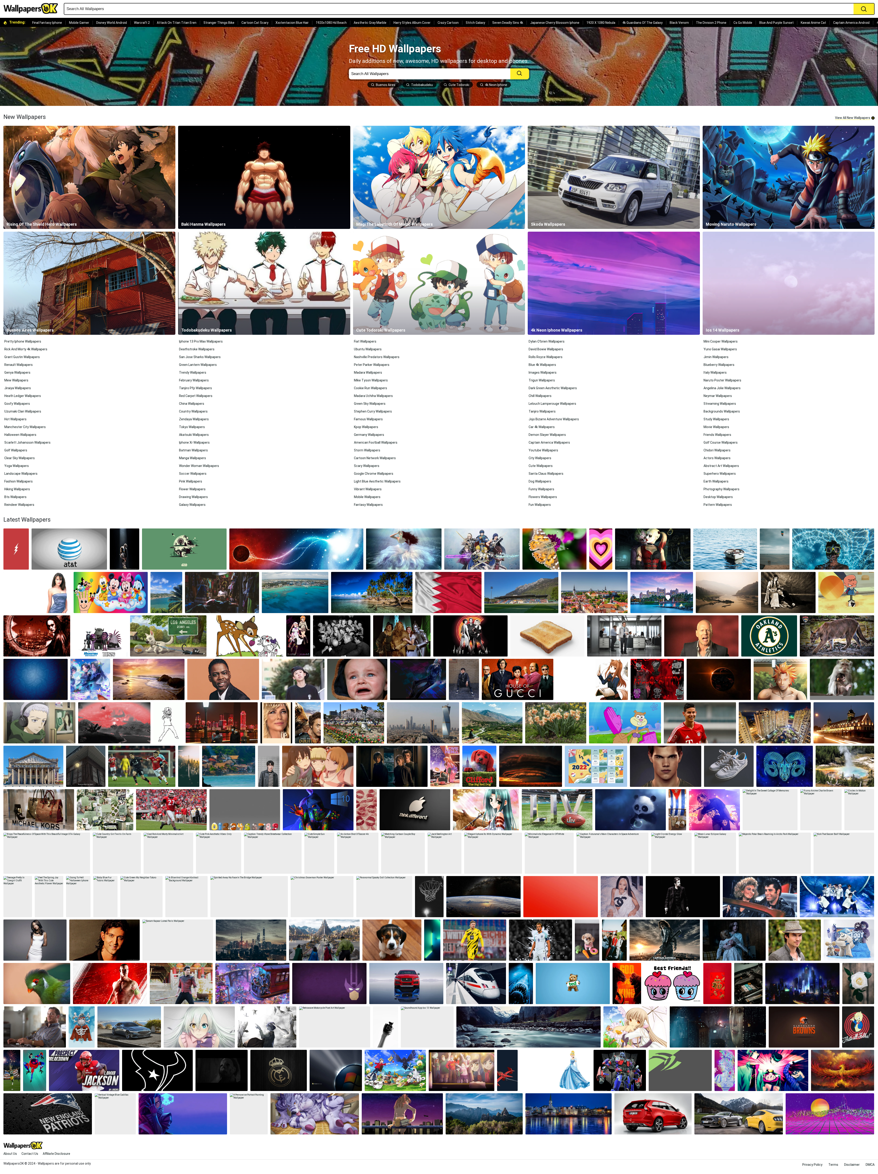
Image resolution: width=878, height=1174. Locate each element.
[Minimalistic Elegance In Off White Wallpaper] (549, 853)
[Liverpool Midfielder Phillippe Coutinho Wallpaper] (141, 766)
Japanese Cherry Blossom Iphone (554, 22)
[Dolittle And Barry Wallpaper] (308, 722)
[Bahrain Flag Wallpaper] (448, 592)
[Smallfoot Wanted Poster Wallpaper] (849, 940)
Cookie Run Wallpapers (370, 388)
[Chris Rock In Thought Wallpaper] (223, 679)
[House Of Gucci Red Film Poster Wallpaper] (518, 679)
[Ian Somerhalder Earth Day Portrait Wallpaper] (794, 940)
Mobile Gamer (79, 22)
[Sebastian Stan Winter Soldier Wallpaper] (664, 940)
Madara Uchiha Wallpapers (373, 396)
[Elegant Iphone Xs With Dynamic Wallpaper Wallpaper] (493, 853)
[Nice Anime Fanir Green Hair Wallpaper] (486, 809)
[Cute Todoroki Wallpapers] (439, 283)
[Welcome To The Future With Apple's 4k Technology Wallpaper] (415, 809)
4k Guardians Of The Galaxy (642, 22)
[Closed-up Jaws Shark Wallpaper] (521, 983)
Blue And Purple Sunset (776, 22)
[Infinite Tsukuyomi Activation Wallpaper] (114, 722)
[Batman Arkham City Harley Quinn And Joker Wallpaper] (653, 549)
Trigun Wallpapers (542, 380)
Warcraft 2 (142, 22)
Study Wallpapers (716, 419)
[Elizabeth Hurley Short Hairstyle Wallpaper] (37, 592)
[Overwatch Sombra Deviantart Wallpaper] (183, 1113)
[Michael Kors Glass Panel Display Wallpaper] (38, 809)
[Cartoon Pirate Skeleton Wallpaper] (82, 1027)
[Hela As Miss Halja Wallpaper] (324, 940)
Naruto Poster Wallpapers (722, 380)
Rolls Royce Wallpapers (545, 357)
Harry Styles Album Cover (412, 22)
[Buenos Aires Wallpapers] (89, 283)
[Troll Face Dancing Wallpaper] (168, 722)
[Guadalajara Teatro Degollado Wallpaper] (33, 766)
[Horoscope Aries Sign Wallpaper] (784, 766)
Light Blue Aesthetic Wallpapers (377, 481)
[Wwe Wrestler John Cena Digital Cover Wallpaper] (110, 983)
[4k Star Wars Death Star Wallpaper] (184, 549)
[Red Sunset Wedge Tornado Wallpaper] (530, 766)
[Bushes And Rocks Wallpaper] (484, 1113)
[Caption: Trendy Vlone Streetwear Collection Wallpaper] (273, 853)
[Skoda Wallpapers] (614, 177)
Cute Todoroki (459, 85)
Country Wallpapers (193, 411)
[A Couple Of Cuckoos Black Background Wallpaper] (298, 636)
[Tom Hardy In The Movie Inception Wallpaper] (34, 1027)
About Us (10, 1153)
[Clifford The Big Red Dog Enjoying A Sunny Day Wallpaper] (479, 766)
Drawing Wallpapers (193, 497)
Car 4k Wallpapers (542, 427)
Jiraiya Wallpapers (17, 388)
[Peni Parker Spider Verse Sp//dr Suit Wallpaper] (34, 1070)
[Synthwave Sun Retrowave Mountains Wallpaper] (830, 1113)
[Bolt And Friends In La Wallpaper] (168, 636)
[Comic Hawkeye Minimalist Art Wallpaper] (329, 983)
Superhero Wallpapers (720, 473)
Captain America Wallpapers (549, 442)
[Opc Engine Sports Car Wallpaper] (748, 983)
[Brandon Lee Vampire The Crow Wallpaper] (36, 636)
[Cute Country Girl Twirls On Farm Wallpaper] (117, 853)
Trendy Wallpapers (192, 372)
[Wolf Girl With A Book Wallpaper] (592, 679)
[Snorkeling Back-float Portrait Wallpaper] (833, 549)
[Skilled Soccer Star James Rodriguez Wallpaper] (700, 722)
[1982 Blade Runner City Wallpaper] (718, 1027)
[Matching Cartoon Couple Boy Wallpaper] (403, 853)
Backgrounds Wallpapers (722, 411)
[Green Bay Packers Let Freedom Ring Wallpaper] (11, 1070)
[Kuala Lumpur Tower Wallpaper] (188, 766)
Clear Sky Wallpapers (19, 458)
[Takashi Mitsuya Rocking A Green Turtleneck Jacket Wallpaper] (39, 722)
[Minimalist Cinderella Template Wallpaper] (555, 1070)
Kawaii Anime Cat (813, 22)
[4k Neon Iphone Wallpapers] (614, 283)
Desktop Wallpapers (718, 497)
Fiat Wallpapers (365, 341)
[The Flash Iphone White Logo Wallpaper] (16, 549)
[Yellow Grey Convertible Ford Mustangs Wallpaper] (738, 1113)
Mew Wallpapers (16, 380)
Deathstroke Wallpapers (196, 349)
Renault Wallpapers (18, 365)
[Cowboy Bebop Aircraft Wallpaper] (507, 1070)
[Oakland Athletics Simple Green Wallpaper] (769, 636)
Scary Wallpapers (366, 466)
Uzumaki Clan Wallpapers (22, 411)
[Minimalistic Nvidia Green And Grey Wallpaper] (680, 1070)
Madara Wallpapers (368, 372)
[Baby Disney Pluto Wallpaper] (111, 592)
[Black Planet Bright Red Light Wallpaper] (719, 679)
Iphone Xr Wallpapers (194, 442)
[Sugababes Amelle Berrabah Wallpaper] (35, 940)
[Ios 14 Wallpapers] (789, 283)
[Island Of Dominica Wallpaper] (371, 592)
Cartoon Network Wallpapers (375, 458)
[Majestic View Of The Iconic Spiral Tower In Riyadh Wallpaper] (423, 722)
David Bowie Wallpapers (546, 349)
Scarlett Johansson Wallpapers (27, 442)
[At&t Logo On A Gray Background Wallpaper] (69, 549)
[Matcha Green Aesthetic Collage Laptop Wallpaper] (105, 809)
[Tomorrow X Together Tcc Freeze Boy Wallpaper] (614, 940)
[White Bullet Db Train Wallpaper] (476, 983)
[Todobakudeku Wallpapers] (264, 283)
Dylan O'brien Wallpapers (547, 341)
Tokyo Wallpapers (192, 427)
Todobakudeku (422, 85)
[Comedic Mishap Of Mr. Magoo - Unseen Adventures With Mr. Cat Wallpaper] (846, 592)
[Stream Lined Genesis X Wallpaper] (129, 1027)
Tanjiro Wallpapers (542, 411)
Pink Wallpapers (190, 481)
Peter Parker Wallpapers (371, 365)
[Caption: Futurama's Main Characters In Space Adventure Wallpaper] (612, 853)
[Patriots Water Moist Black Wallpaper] (47, 1113)
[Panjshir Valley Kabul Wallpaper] (492, 722)
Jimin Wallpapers (716, 357)
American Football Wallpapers (375, 442)
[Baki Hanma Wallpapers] (264, 177)
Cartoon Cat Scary (254, 22)
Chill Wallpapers (540, 396)
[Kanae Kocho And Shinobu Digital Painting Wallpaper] (90, 679)
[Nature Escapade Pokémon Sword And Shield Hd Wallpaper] (395, 1070)
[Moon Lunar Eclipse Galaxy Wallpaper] (715, 853)
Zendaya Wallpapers (194, 419)
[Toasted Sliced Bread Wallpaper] (547, 636)
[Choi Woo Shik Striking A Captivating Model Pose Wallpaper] (464, 679)
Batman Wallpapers (193, 450)
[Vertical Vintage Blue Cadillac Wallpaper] (115, 1113)
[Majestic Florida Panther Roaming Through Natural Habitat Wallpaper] (837, 636)
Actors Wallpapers (717, 458)
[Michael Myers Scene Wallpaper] (221, 1070)
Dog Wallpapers (540, 481)
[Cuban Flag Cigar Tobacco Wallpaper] (677, 809)
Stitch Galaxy (475, 22)
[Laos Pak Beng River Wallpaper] (727, 592)
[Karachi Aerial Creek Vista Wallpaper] (775, 722)
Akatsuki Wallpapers (194, 435)
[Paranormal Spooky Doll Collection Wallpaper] (384, 896)
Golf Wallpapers (15, 450)
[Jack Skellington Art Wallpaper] (444, 853)
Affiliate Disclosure (56, 1153)
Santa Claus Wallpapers (546, 473)
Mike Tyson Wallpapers (371, 380)
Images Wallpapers (543, 372)
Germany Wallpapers (369, 435)
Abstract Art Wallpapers (721, 466)
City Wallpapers (540, 458)
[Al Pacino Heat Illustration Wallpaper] (683, 896)
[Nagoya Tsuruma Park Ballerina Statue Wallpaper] (354, 722)
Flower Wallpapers (192, 489)
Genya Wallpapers (17, 372)
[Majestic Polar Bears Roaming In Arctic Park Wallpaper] (775, 853)
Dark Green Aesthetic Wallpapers (553, 388)
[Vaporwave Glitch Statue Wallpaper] (725, 1070)
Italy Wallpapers (715, 372)
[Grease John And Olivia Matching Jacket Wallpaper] (760, 896)
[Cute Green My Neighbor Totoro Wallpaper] (141, 896)
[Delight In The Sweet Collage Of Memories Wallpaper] (770, 809)
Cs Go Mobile (742, 22)
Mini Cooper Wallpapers (721, 341)
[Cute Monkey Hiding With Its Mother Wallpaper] (842, 679)
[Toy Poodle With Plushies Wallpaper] (587, 940)
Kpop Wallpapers (366, 427)
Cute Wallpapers (541, 466)
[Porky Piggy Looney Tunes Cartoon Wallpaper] (858, 1027)
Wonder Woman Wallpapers (199, 466)
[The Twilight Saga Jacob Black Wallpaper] (665, 766)
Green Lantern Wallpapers (198, 365)
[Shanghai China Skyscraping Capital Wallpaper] (251, 940)
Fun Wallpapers (540, 505)
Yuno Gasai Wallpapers (720, 349)
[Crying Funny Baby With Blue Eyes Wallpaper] (357, 679)
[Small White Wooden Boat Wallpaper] (725, 549)
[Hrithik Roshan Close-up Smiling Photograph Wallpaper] (104, 940)
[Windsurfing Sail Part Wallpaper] (775, 549)
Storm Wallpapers (367, 450)
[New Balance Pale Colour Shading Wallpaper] (729, 766)
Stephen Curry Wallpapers (373, 411)
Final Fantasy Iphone (47, 22)
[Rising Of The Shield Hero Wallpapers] (89, 177)
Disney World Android (111, 22)
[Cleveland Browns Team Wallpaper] (804, 1027)
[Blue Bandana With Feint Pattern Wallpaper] (35, 679)
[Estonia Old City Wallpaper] (594, 592)
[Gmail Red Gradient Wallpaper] (560, 896)
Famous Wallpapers (368, 419)
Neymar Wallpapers (718, 396)
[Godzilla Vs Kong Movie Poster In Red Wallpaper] (627, 983)
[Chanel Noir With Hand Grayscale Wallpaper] (385, 1027)
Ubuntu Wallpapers (368, 349)
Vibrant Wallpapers (368, 489)
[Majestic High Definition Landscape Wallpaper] (318, 809)
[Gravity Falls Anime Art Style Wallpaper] (461, 1070)
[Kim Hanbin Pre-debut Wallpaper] (293, 679)
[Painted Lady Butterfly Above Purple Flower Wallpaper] (554, 549)
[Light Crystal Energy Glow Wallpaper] (671, 853)
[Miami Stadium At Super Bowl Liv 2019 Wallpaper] (557, 809)
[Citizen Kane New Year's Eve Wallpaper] (341, 636)
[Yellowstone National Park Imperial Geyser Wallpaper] (845, 766)
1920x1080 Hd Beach (331, 22)
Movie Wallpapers (716, 427)
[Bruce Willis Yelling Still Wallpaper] (701, 636)
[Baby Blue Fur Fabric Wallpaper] (105, 896)
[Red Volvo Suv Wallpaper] (653, 1113)
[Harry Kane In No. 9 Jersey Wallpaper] (540, 940)
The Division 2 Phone (711, 22)
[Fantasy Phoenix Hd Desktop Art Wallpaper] (842, 1070)
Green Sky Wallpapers (369, 403)
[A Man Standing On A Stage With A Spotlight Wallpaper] (124, 549)
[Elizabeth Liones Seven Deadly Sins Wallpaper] (199, 1027)
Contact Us (29, 1153)
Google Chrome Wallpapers (373, 473)
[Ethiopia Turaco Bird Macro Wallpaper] (36, 983)
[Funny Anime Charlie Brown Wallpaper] (821, 809)
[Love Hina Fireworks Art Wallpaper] (444, 766)
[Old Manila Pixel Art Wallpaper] (85, 766)
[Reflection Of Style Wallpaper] (406, 983)
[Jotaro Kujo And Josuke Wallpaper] (773, 1070)
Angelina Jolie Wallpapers (722, 388)
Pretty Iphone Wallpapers (22, 341)
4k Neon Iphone (496, 85)
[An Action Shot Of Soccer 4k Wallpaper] (357, 853)
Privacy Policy (812, 1164)
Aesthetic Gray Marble (370, 22)
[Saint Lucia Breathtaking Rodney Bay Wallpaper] (166, 592)
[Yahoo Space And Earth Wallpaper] (483, 896)
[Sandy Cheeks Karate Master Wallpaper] (625, 722)
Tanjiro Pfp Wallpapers (195, 388)
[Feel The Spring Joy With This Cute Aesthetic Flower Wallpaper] (49, 896)
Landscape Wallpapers (20, 473)
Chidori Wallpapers (717, 450)
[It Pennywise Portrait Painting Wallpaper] (249, 1113)
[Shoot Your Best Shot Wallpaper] (429, 896)
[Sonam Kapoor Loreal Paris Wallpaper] (177, 940)
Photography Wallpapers (721, 489)
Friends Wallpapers (717, 435)
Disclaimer (852, 1164)
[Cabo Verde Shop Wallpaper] (222, 592)
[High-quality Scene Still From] (276, 722)
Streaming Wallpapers (720, 403)
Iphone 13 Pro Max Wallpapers (201, 341)
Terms (833, 1164)
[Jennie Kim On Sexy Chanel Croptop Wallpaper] (622, 896)
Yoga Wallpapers (16, 466)
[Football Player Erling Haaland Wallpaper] (474, 940)
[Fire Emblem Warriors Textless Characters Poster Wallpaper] (482, 549)
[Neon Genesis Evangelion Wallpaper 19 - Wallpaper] (402, 1113)
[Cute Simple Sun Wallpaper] (319, 853)
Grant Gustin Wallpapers (22, 357)
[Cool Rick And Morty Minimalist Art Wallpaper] (168, 853)
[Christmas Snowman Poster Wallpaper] (322, 896)
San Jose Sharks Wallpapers (200, 357)
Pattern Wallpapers (718, 505)
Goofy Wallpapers (17, 403)
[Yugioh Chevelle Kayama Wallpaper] (267, 1027)
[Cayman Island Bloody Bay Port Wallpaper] (295, 592)
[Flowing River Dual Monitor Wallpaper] (528, 1027)
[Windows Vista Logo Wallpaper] (336, 1070)
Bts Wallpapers (15, 497)
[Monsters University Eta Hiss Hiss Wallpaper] (100, 636)
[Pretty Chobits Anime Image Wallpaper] (635, 1027)
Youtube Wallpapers (543, 450)
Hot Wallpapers (15, 419)
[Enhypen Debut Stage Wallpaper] (837, 896)
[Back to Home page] (32, 8)
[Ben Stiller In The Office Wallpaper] (624, 636)
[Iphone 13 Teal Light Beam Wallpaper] (432, 940)
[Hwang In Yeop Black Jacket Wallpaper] (268, 766)
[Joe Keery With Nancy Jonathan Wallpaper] (392, 766)
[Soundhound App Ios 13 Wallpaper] (427, 1027)
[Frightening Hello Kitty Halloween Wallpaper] (657, 679)
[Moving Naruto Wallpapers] (789, 177)
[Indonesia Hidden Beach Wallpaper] (228, 766)
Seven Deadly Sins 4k (507, 22)
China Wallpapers (191, 403)
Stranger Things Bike (218, 22)
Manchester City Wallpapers (25, 427)
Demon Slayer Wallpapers (547, 435)
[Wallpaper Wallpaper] (157, 1070)
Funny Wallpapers (541, 489)
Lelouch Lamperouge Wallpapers (552, 403)
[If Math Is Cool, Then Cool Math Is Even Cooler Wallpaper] (244, 809)
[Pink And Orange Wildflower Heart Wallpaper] (600, 549)
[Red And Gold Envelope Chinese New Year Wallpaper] (717, 983)
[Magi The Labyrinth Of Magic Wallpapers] (439, 177)
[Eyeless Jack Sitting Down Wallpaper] (418, 679)
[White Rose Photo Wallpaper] (858, 983)
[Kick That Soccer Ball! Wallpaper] (844, 853)
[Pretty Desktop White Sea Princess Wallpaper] (404, 549)
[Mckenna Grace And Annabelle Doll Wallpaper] (734, 940)
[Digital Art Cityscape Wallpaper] (802, 983)
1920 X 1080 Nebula (600, 22)
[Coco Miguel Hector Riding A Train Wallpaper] (252, 983)
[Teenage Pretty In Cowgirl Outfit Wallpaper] (17, 896)
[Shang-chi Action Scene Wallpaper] (181, 983)
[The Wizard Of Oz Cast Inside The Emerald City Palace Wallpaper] (402, 636)
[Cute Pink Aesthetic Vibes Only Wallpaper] (218, 853)
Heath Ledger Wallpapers (22, 396)
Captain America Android (851, 22)
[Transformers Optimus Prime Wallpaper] (620, 1070)
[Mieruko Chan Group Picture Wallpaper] (317, 766)
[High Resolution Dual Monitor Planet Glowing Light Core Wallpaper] (296, 549)
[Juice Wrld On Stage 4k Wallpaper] (714, 809)
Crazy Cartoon (448, 22)
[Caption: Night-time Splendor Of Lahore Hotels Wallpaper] (844, 722)
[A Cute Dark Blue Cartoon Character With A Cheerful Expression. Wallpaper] (630, 809)
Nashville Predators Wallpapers (376, 357)
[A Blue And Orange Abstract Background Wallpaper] (186, 896)
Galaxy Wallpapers (192, 505)
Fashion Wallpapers (18, 481)
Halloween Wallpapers (20, 435)
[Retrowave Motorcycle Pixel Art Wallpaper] (334, 1027)
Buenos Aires (385, 85)
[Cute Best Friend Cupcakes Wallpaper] (672, 983)
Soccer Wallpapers (192, 473)
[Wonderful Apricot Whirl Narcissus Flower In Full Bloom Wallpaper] (555, 722)
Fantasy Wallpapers (368, 505)
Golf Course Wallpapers (721, 442)
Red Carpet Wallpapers (195, 396)
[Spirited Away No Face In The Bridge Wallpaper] (249, 896)
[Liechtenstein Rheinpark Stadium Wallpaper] (521, 592)
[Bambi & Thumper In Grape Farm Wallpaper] (246, 636)
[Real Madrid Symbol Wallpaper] (278, 1070)
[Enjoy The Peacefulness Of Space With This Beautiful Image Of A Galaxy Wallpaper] (46, 853)
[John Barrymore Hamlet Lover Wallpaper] (788, 592)
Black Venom (679, 22)
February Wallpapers (194, 380)
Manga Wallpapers (192, 458)
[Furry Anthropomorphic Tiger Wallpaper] (314, 1113)
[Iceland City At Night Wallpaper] (568, 1113)
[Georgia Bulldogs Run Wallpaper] (171, 809)
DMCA (870, 1164)
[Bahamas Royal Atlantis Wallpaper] (661, 592)
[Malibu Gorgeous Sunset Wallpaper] (149, 679)
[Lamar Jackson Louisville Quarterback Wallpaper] (84, 1070)
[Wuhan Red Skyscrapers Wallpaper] (222, 722)
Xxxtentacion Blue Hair (292, 22)
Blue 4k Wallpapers (542, 365)
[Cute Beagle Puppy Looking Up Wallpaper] (391, 940)
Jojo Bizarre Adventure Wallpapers (554, 419)
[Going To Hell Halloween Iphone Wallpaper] (78, 896)
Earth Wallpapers (716, 481)
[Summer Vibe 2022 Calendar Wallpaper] (596, 766)
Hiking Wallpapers (17, 489)
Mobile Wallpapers (367, 497)
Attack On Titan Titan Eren (176, 22)
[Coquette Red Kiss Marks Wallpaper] (366, 809)
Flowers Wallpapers (543, 497)
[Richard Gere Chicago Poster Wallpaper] (470, 636)
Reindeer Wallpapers (19, 505)
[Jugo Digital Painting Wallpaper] (780, 679)
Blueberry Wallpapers (719, 365)
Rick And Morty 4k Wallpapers (25, 349)
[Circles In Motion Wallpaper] (859, 809)
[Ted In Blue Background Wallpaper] (573, 983)
